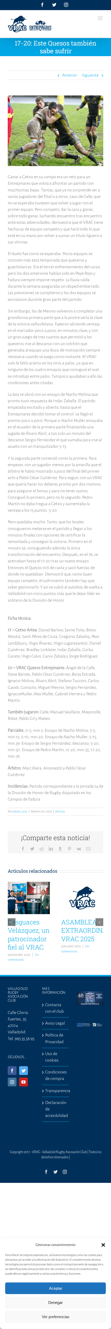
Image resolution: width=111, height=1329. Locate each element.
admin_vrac (19, 811)
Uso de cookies (52, 1057)
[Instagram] (12, 1082)
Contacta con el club (54, 1008)
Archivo (60, 811)
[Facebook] (12, 1070)
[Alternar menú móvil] (100, 18)
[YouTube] (23, 1082)
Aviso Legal (55, 1023)
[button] (103, 1245)
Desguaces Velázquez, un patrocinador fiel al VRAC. (29, 935)
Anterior (69, 75)
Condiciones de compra (55, 1075)
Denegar (55, 1302)
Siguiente (90, 75)
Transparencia (55, 1090)
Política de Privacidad (54, 1038)
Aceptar (55, 1288)
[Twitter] (23, 1070)
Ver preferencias (55, 1317)
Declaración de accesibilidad (55, 1109)
